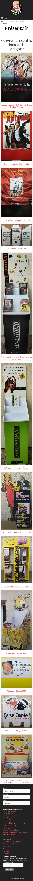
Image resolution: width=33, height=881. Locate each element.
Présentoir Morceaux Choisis (16, 586)
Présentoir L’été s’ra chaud (16, 781)
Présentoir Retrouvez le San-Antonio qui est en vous (16, 358)
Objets (15, 21)
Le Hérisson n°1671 (9, 813)
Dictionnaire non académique (12, 841)
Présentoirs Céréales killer (16, 653)
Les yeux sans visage (9, 811)
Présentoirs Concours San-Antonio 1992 (16, 533)
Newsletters (6, 849)
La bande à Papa (8, 820)
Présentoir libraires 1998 (16, 691)
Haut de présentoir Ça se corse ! (16, 731)
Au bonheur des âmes (9, 818)
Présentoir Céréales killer (16, 249)
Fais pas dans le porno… (10, 816)
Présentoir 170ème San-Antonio (16, 468)
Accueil (11, 21)
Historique (6, 853)
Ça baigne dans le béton (10, 830)
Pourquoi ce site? (8, 844)
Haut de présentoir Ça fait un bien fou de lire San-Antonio (16, 106)
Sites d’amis (7, 846)
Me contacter (7, 851)
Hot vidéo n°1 (7, 828)
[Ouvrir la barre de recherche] (31, 2)
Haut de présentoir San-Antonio (16, 164)
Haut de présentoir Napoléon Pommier (16, 220)
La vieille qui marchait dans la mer (13, 822)
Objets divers (22, 21)
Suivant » (26, 782)
